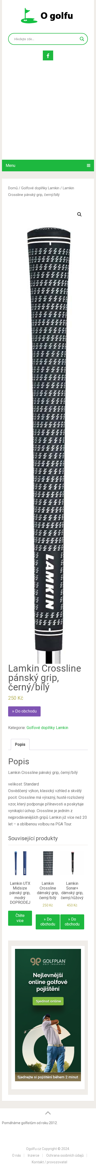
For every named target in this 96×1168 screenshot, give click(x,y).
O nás (16, 1155)
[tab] (20, 744)
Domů (13, 188)
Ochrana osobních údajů (65, 1155)
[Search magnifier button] (82, 38)
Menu (10, 165)
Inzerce (33, 1155)
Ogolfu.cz (33, 1149)
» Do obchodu (24, 711)
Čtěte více (20, 918)
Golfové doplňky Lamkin (40, 188)
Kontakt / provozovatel (49, 1162)
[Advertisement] (48, 115)
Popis (20, 744)
